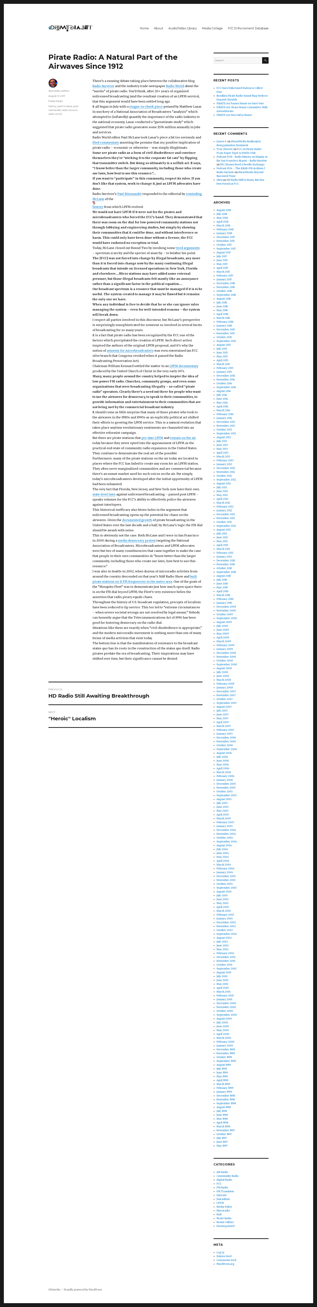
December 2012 (225, 468)
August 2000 (224, 1018)
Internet (221, 1195)
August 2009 (224, 622)
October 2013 (224, 429)
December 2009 (226, 606)
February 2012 (225, 506)
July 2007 (222, 710)
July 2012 (221, 487)
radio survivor (70, 110)
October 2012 (224, 475)
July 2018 (221, 214)
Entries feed (224, 1256)
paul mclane (64, 106)
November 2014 (225, 379)
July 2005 (222, 803)
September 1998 (226, 1103)
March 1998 (223, 1126)
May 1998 (222, 1118)
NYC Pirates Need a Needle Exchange (242, 164)
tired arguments (188, 248)
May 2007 (222, 718)
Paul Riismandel (129, 194)
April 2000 (222, 1034)
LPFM (220, 1203)
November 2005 (226, 787)
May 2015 (222, 356)
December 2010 (225, 560)
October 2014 (224, 383)
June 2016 (222, 306)
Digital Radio (224, 1179)
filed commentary (105, 142)
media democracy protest (137, 540)
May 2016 (222, 310)
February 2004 (225, 868)
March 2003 (223, 910)
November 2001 (225, 961)
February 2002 (225, 953)
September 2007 (226, 703)
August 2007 (224, 706)
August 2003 (224, 891)
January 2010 (224, 602)
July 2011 (221, 533)
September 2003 (226, 887)
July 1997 (221, 1138)
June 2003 (222, 899)
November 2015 (225, 333)
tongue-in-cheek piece (146, 106)
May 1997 (221, 1145)
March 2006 (223, 772)
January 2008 (224, 687)
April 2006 (222, 768)
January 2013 (224, 464)
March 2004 (223, 864)
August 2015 (223, 345)
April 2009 (222, 637)
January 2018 (224, 233)
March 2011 (223, 549)
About (158, 28)
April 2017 (222, 268)
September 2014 (226, 387)
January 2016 (224, 325)
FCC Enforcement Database (248, 28)
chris (219, 180)
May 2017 (221, 264)
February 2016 (224, 321)
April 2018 (222, 221)
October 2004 (224, 837)
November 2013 (225, 425)
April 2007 (222, 722)
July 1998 (221, 1111)
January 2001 (224, 999)
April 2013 (222, 452)
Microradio (223, 1210)
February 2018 (225, 229)
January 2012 (224, 510)
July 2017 (221, 256)
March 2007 (223, 726)
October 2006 (224, 745)
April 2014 (222, 406)
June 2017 (222, 260)
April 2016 (222, 314)
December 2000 (226, 1003)
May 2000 (222, 1030)
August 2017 (223, 252)
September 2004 (226, 841)
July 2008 (222, 672)
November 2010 (225, 564)
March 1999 (223, 1084)
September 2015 (226, 341)
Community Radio (227, 1176)
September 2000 (226, 1014)
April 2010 (222, 591)
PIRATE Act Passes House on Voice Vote (240, 103)
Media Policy (224, 1206)
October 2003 (224, 884)
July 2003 (222, 895)
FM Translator (225, 1191)
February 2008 (225, 683)
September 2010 (226, 572)
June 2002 (222, 945)
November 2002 (226, 926)
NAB (218, 1214)
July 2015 (221, 348)
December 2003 (226, 876)
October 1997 (224, 1134)
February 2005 (225, 822)
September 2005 (226, 795)
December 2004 (226, 830)
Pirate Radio (55, 101)
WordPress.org (225, 1264)
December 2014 (225, 375)
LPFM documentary (184, 366)
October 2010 (224, 568)
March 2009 (223, 641)
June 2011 (222, 537)
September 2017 (226, 248)
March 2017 (223, 271)
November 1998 (225, 1099)
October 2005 (224, 791)
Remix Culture (225, 1222)
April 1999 (222, 1080)
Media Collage (212, 28)
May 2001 (222, 984)
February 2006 (225, 776)
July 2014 (221, 395)
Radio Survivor (103, 86)
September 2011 (226, 525)
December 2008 (226, 653)
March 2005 (223, 818)
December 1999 (225, 1049)
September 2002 (226, 934)
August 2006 (224, 753)
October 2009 (224, 614)
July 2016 (221, 302)
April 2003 (222, 907)
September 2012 (226, 479)
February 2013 (225, 460)
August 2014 (223, 391)
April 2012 (222, 499)
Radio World (175, 86)
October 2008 (224, 660)
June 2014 (222, 398)
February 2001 (225, 995)
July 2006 (222, 756)
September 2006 (226, 749)
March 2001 (223, 991)
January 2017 (224, 279)
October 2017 (224, 244)
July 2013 (221, 441)
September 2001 (226, 968)
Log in (220, 1252)
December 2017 (225, 237)
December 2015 (225, 329)
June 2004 (222, 853)
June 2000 (222, 1026)
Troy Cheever (224, 149)
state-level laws (104, 494)
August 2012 (223, 483)
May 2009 (222, 633)
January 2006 (224, 780)
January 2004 (224, 872)
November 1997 (225, 1130)
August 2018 (223, 210)
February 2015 (224, 368)
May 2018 (222, 217)
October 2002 (224, 930)
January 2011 (224, 556)
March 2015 (223, 364)
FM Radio (222, 1187)
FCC (218, 1183)
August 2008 (224, 668)
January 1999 (224, 1091)
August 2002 (224, 937)
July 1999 (221, 1068)
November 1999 (225, 1053)
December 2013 (225, 422)
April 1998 (222, 1122)
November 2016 (225, 287)
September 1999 (226, 1061)
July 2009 (222, 626)
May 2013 (222, 448)
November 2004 (226, 833)
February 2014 (225, 414)
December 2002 (226, 922)
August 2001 (223, 972)
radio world (55, 113)
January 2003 (224, 918)
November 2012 (225, 472)
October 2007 (224, 699)
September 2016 (226, 294)
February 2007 (225, 730)
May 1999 (222, 1076)
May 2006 (222, 764)
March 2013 (223, 456)
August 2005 (224, 799)
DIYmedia (54, 1289)
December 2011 (225, 514)
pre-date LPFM (152, 438)
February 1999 (224, 1088)
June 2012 (222, 491)
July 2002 (222, 941)
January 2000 (224, 1045)
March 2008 (223, 679)
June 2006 (222, 760)
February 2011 (224, 552)
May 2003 (222, 903)
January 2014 (224, 418)
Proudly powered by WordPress (83, 1289)
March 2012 (223, 502)
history (97, 207)
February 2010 (225, 599)
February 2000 (225, 1041)
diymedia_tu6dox (58, 90)
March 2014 (223, 410)
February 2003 (225, 914)
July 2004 (222, 849)
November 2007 (226, 695)
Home (144, 28)
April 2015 (222, 360)
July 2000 (222, 1022)
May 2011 (221, 541)
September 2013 (226, 433)
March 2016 (223, 318)
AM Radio (222, 1172)
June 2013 (222, 445)
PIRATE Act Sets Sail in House (234, 115)
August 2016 (223, 298)
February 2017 (224, 275)
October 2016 (224, 291)
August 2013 (223, 437)
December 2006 (226, 737)
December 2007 (226, 691)
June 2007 (222, 714)
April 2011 (222, 545)
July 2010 (221, 579)
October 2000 (224, 1011)
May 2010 (222, 587)
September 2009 (226, 618)
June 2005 (222, 807)
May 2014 (222, 402)
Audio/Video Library (182, 28)
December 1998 (225, 1095)
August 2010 (223, 576)
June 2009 (222, 629)
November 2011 (225, 518)
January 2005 (224, 826)
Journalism (223, 1199)
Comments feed (226, 1260)
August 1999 (223, 1064)
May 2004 (222, 857)
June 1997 (222, 1141)
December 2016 (225, 283)
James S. (221, 141)
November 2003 (226, 880)
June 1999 (222, 1072)
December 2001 (225, 957)
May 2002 (222, 949)
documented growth (137, 520)
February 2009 (225, 645)
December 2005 (226, 783)
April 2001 (222, 987)
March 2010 (223, 595)
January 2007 (224, 733)
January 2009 (224, 649)
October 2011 (224, 522)
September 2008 (226, 664)
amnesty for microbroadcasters (130, 350)
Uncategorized (225, 1226)
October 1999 (224, 1057)
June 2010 (222, 583)
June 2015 (222, 352)
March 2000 (223, 1038)
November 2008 (226, 656)
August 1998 (223, 1107)
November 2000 (226, 1007)
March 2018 (223, 225)
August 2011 (223, 529)
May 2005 (222, 810)
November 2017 (225, 241)
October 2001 (224, 964)
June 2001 (222, 980)
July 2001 (221, 976)
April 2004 (222, 860)
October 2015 (224, 337)
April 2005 (222, 814)
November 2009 (226, 610)
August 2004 (224, 845)
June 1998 (222, 1115)
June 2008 (222, 676)
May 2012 (222, 495)
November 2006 (226, 741)
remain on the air (183, 438)
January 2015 (224, 371)
